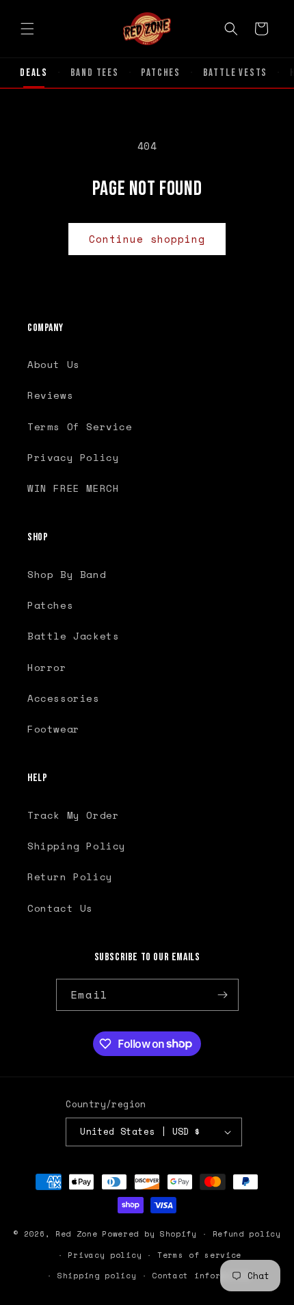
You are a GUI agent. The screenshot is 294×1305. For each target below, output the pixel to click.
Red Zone (76, 1233)
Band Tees (94, 72)
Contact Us (60, 908)
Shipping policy (97, 1275)
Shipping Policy (76, 846)
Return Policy (70, 876)
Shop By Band (66, 574)
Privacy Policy (73, 457)
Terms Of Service (80, 426)
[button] (27, 29)
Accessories (63, 698)
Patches (161, 72)
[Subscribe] (223, 995)
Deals (34, 72)
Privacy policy (105, 1255)
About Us (53, 364)
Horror (47, 667)
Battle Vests (235, 72)
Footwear (53, 729)
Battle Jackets (73, 636)
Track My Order (73, 815)
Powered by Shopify (149, 1233)
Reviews (50, 395)
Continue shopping (147, 238)
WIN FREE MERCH (73, 488)
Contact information (202, 1275)
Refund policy (247, 1233)
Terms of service (199, 1255)
